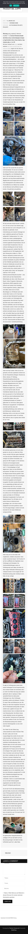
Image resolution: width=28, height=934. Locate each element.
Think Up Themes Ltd (14, 928)
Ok (10, 5)
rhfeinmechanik (14, 23)
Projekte (5, 27)
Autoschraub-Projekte (15, 25)
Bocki (15, 44)
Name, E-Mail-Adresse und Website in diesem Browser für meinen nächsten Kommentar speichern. (13, 895)
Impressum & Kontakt (5, 917)
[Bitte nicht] (26, 4)
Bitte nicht (16, 5)
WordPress (14, 930)
